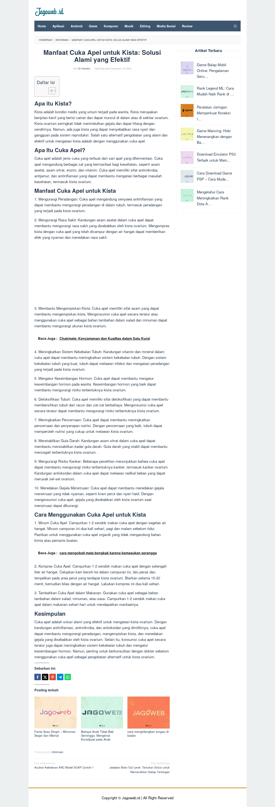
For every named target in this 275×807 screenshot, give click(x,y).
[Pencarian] (235, 26)
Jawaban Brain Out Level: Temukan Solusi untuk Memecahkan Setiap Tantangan (139, 767)
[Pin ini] (52, 677)
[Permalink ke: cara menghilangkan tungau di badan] (148, 713)
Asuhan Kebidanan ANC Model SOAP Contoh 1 (64, 765)
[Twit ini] (45, 677)
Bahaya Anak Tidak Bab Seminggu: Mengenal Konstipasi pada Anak (97, 735)
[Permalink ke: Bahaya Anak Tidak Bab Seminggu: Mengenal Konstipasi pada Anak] (102, 713)
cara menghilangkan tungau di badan (148, 733)
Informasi (57, 752)
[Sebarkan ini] (37, 677)
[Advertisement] (102, 273)
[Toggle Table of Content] (50, 90)
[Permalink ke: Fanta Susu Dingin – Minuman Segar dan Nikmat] (55, 713)
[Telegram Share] (60, 677)
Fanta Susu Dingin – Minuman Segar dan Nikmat (55, 733)
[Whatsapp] (67, 677)
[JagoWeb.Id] (49, 11)
